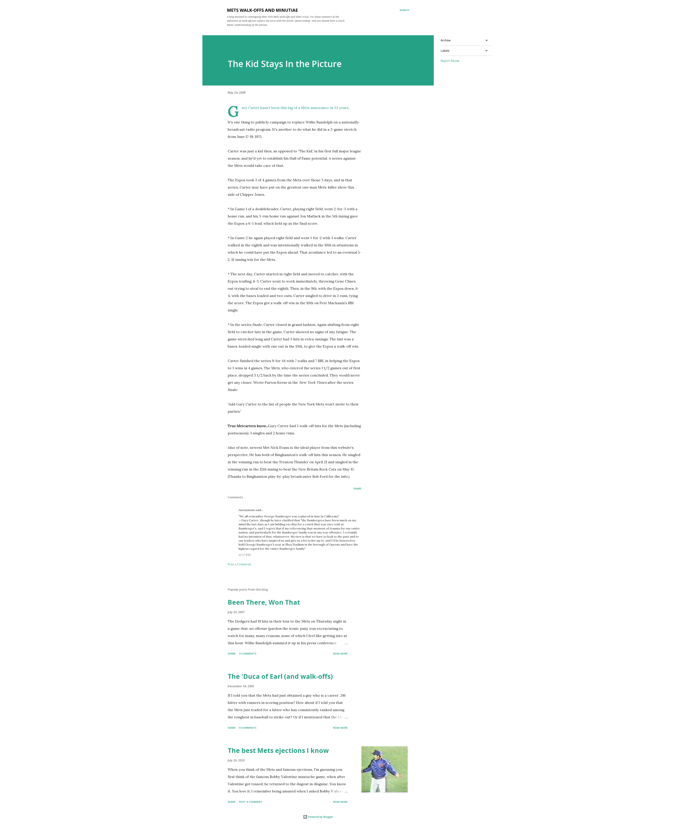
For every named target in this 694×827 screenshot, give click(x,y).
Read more (340, 653)
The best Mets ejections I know (278, 750)
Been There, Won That (264, 602)
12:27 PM (244, 555)
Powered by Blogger (320, 817)
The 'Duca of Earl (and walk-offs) (280, 676)
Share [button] (357, 488)
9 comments (247, 653)
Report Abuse (450, 61)
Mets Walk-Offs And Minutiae (262, 10)
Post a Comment (239, 564)
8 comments (247, 727)
